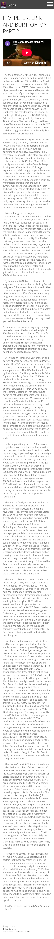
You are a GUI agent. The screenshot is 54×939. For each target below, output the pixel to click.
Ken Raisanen (10, 929)
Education (9, 932)
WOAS (12, 5)
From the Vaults (20, 932)
